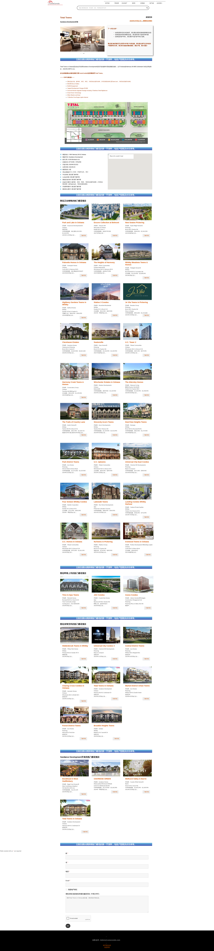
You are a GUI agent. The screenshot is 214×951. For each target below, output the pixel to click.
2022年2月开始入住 (135, 21)
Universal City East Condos (137, 462)
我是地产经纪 (72, 889)
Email (68, 880)
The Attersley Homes (134, 382)
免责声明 (107, 947)
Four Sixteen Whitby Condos (74, 502)
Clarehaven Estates (70, 342)
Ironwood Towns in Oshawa (137, 542)
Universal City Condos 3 (104, 646)
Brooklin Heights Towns (104, 726)
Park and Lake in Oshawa (73, 222)
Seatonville (98, 342)
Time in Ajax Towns (70, 595)
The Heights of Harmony (104, 262)
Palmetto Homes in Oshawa (74, 262)
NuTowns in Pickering (103, 542)
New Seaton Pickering (134, 222)
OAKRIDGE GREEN (102, 779)
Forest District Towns (71, 726)
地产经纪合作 (107, 945)
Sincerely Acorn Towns (104, 422)
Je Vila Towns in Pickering (136, 302)
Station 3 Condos (101, 302)
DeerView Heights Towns (136, 422)
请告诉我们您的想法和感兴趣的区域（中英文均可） (83, 894)
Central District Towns (134, 646)
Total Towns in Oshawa (103, 686)
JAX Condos (99, 595)
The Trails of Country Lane (73, 422)
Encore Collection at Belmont (106, 222)
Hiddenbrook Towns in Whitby (75, 646)
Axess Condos (131, 595)
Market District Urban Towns (137, 686)
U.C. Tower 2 (130, 342)
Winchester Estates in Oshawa (107, 382)
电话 (68, 871)
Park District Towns (70, 462)
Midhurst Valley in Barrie (135, 779)
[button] (82, 53)
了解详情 (83, 235)
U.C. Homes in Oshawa (72, 542)
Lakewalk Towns (101, 502)
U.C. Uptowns (100, 462)
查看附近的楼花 (147, 21)
